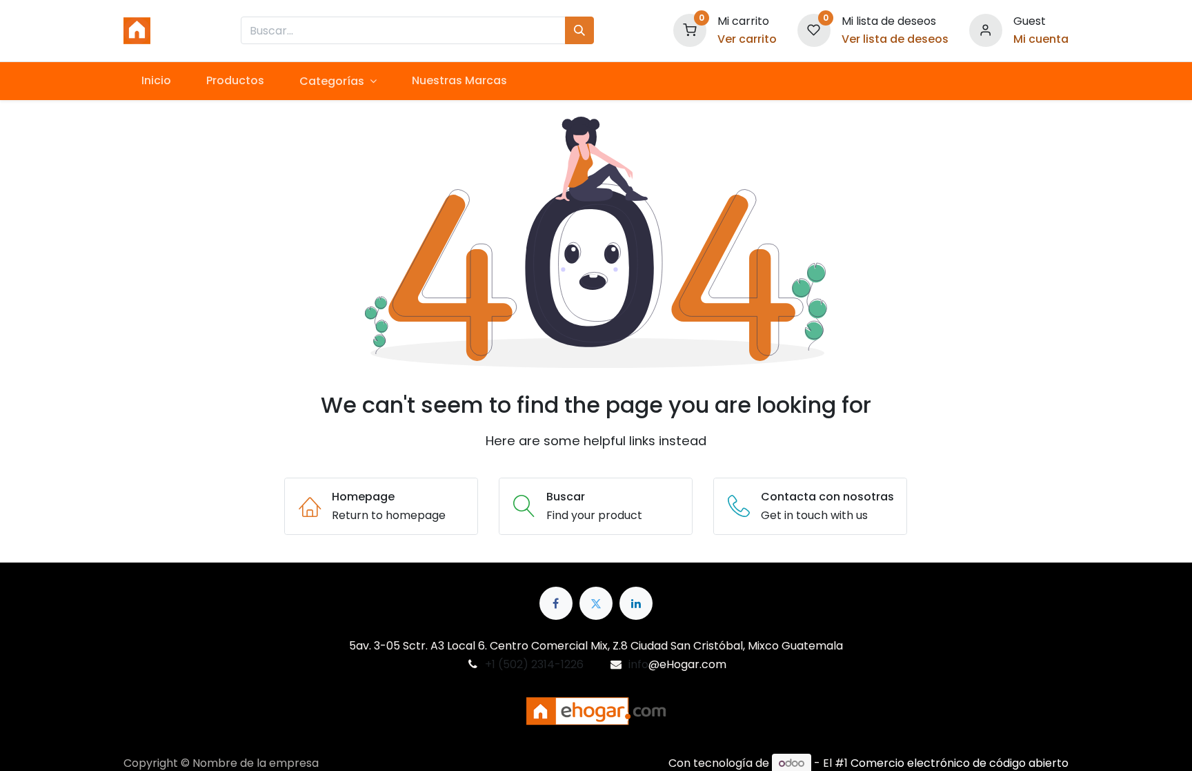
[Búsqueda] (579, 30)
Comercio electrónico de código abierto (960, 763)
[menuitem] (155, 80)
